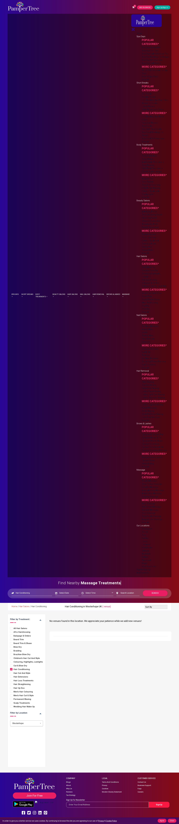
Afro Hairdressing (150, 302)
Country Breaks (149, 97)
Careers (140, 792)
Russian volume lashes (152, 457)
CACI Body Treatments (152, 168)
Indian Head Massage (152, 493)
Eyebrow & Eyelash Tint (152, 434)
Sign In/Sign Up (143, 569)
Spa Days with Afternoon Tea (155, 53)
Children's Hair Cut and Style (154, 286)
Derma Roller (148, 250)
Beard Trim (147, 296)
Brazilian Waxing (149, 385)
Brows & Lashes (113, 294)
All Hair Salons (20, 628)
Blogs (68, 782)
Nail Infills (146, 352)
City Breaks (147, 94)
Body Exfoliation (149, 156)
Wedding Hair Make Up (24, 707)
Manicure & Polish (150, 349)
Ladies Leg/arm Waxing (152, 404)
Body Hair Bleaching (151, 185)
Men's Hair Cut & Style (151, 293)
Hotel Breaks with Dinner (153, 109)
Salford (145, 557)
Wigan (144, 563)
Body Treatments (41, 295)
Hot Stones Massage (151, 506)
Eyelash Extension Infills (153, 447)
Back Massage (149, 513)
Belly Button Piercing (151, 188)
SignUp (159, 805)
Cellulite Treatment (150, 240)
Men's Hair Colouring (23, 692)
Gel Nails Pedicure (150, 358)
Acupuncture (147, 178)
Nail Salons (85, 294)
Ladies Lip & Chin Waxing (153, 394)
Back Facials (148, 181)
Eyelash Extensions (150, 444)
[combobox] (26, 723)
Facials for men (149, 234)
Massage (126, 294)
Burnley (145, 538)
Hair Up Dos (19, 688)
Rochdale (146, 554)
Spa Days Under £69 (151, 47)
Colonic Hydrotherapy (152, 171)
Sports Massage (149, 481)
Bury (144, 535)
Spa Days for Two (150, 50)
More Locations (149, 566)
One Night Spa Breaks (152, 129)
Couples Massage (150, 487)
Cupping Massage (150, 496)
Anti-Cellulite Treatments (153, 162)
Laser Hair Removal (151, 417)
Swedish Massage (150, 510)
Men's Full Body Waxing (152, 414)
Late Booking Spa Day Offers (155, 100)
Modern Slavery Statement (112, 792)
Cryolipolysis (147, 194)
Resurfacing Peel (149, 224)
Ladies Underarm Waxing (153, 397)
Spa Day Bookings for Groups (155, 57)
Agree (162, 821)
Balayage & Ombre (150, 283)
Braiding (145, 306)
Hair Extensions (20, 677)
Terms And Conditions (110, 782)
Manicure (146, 342)
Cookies (105, 789)
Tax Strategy (70, 795)
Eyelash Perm (148, 460)
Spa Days (15, 294)
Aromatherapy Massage (153, 490)
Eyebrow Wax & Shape (152, 441)
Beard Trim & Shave (151, 299)
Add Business (143, 572)
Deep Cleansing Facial (152, 214)
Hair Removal (98, 294)
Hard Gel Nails (148, 338)
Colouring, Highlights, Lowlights (28, 662)
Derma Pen (147, 247)
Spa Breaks (147, 126)
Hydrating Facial (149, 218)
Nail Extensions (149, 364)
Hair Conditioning (149, 280)
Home (139, 33)
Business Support (144, 785)
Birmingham (147, 528)
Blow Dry (146, 309)
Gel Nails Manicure (150, 326)
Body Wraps (147, 159)
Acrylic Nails (147, 329)
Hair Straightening (22, 684)
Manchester (147, 547)
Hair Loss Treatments (23, 681)
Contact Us (142, 782)
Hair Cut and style (21, 673)
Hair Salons (72, 294)
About (68, 785)
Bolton (145, 532)
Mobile (145, 332)
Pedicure (146, 355)
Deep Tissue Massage (152, 484)
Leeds (144, 541)
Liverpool (146, 544)
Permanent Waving (22, 699)
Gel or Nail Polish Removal (154, 361)
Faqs (139, 789)
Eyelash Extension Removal (154, 450)
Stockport (146, 560)
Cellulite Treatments (151, 191)
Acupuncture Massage (152, 519)
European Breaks (150, 123)
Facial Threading (149, 408)
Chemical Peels (149, 243)
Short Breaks (27, 294)
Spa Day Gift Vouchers (152, 60)
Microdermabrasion (151, 221)
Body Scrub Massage (152, 516)
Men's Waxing (148, 411)
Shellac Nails (147, 335)
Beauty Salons (59, 294)
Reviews (69, 792)
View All (145, 79)
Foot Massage (148, 503)
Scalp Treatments (21, 703)
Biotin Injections (149, 237)
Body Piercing (148, 165)
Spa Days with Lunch (151, 63)
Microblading (148, 463)
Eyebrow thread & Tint (152, 437)
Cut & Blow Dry (148, 267)
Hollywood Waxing (150, 388)
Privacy (104, 785)
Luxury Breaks (148, 106)
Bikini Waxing (148, 382)
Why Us (69, 789)
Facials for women (150, 227)
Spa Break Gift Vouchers (153, 138)
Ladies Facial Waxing (151, 391)
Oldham (145, 550)
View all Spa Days (150, 76)
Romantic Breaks (150, 103)
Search (155, 593)
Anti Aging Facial (149, 211)
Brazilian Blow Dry (150, 270)
